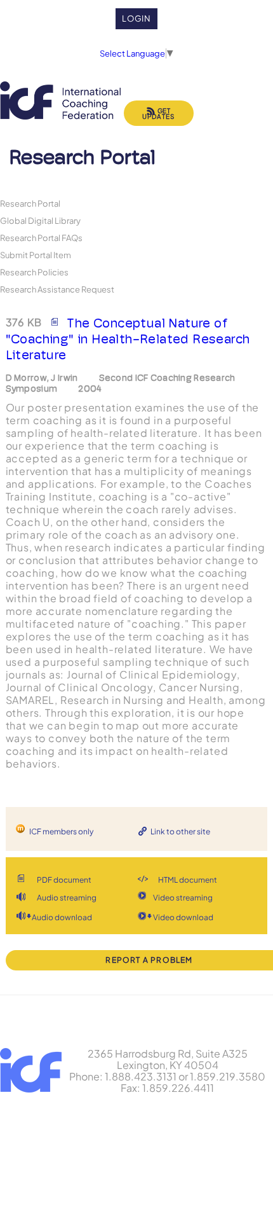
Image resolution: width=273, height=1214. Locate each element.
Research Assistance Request (57, 289)
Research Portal (30, 203)
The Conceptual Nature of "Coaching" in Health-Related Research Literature (128, 338)
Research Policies (34, 271)
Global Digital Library (40, 220)
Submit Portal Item (35, 254)
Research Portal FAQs (41, 237)
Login (137, 18)
